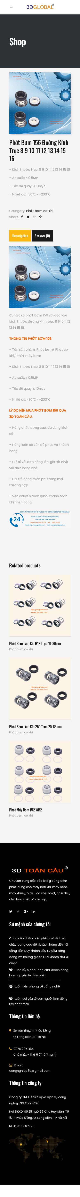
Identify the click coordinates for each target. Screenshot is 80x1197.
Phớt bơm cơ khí (39, 210)
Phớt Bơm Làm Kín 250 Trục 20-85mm (35, 726)
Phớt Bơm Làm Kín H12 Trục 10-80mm (35, 643)
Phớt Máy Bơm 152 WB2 (25, 809)
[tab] (20, 236)
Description (20, 235)
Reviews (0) (42, 235)
